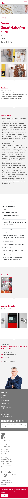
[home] (3, 2)
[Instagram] (11, 421)
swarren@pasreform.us (10, 354)
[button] (25, 3)
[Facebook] (7, 42)
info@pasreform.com (6, 416)
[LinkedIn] (2, 42)
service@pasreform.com (7, 410)
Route (2, 453)
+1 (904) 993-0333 (8, 352)
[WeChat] (14, 421)
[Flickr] (23, 421)
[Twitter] (5, 42)
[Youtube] (17, 421)
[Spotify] (20, 421)
